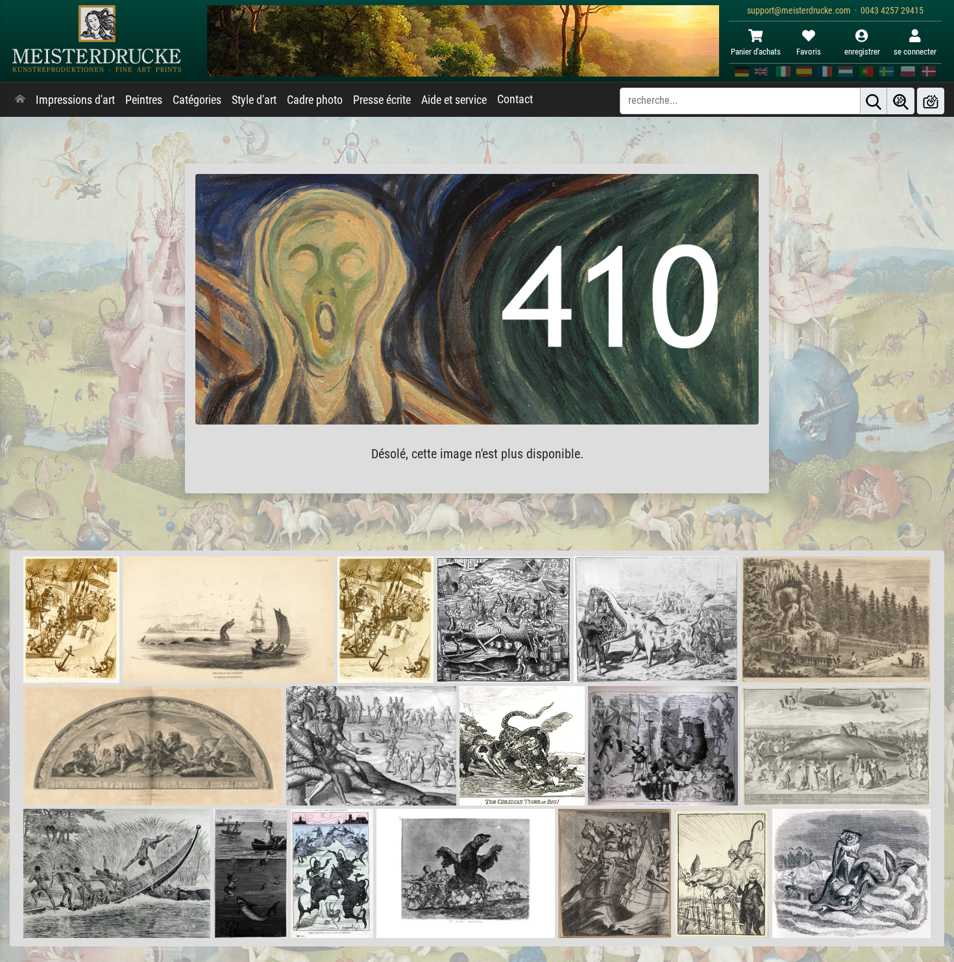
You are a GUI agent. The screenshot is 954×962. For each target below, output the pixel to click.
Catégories (197, 99)
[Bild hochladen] (930, 101)
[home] (20, 100)
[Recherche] (873, 101)
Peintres (143, 99)
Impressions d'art (75, 99)
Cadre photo (315, 99)
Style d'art (254, 99)
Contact (515, 99)
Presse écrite (382, 99)
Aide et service (454, 99)
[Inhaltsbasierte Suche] (900, 101)
